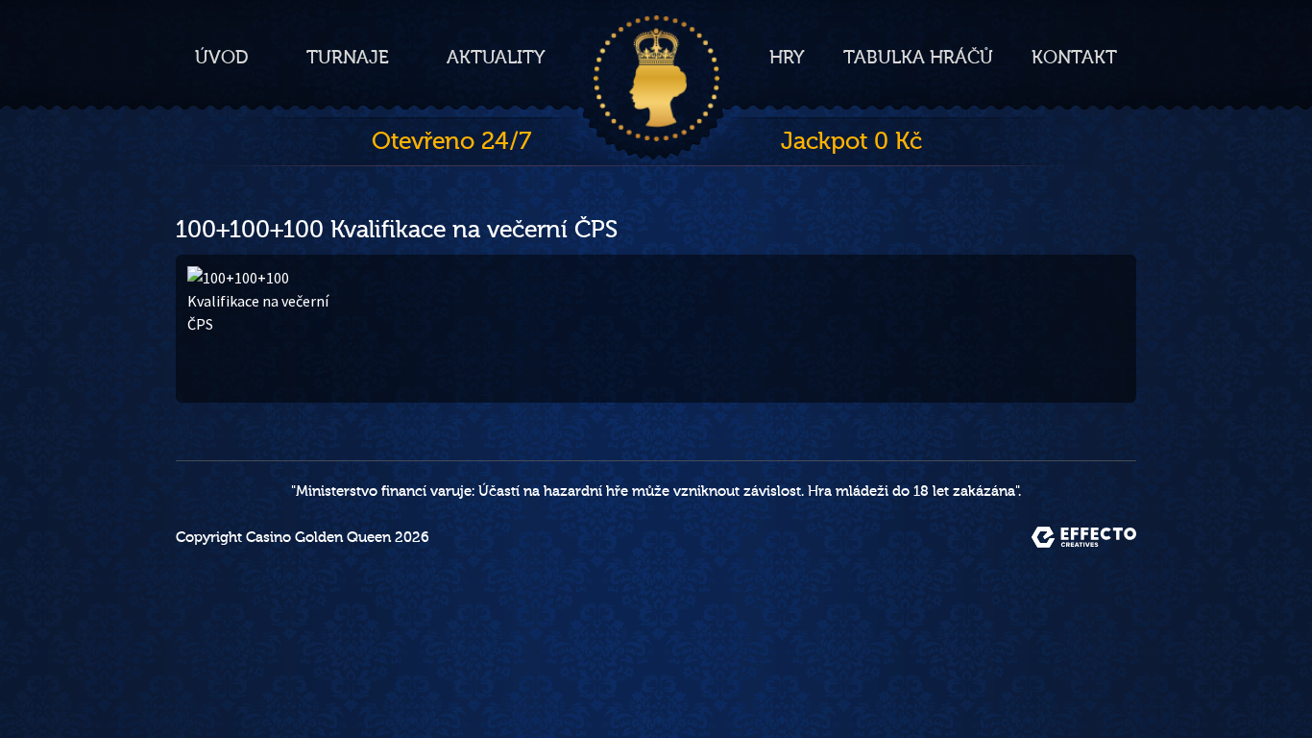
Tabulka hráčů (918, 57)
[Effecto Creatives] (1084, 537)
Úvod (222, 57)
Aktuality (496, 57)
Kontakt (1074, 57)
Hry (787, 57)
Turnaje (347, 57)
